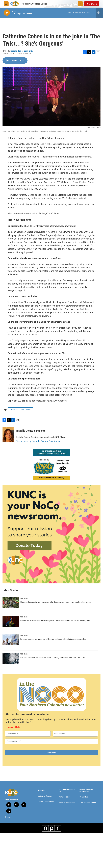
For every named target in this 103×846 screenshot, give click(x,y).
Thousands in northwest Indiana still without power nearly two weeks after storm (55, 602)
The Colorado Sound (88, 803)
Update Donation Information (86, 791)
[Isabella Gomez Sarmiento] (8, 434)
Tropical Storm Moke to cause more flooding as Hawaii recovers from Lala (52, 657)
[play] (7, 12)
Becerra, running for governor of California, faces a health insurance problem (53, 639)
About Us (41, 790)
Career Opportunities (46, 802)
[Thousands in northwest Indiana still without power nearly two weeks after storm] (11, 602)
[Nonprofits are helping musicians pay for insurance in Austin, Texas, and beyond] (11, 621)
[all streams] (99, 13)
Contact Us (84, 797)
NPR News (24, 598)
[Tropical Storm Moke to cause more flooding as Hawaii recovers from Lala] (11, 658)
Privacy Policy (64, 797)
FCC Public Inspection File (67, 791)
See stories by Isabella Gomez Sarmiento (38, 441)
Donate (93, 4)
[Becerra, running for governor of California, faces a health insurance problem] (11, 639)
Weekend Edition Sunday (21, 410)
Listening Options (45, 796)
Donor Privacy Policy (67, 803)
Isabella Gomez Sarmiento (21, 51)
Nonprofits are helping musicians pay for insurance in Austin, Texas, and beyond (55, 620)
